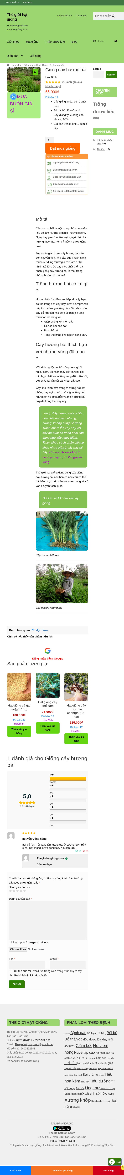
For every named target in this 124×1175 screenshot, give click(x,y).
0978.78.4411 (24, 1040)
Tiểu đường (100, 1081)
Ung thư (92, 1088)
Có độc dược (40, 630)
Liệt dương (90, 1058)
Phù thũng (93, 1069)
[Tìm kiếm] (113, 16)
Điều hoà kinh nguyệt (101, 1101)
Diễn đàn (12, 55)
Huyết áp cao (84, 1052)
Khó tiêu (72, 1058)
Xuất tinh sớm (92, 1093)
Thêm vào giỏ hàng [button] (19, 731)
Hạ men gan (102, 1052)
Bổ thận (71, 1039)
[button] (35, 72)
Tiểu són (85, 1082)
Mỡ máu (90, 1063)
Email (54, 958)
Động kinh (76, 1107)
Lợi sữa (110, 1058)
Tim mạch (100, 1075)
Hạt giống (32, 41)
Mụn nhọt (100, 1063)
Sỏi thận (89, 1074)
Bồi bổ (112, 1033)
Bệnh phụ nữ (94, 1033)
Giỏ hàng (35, 55)
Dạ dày (102, 1039)
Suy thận (68, 1075)
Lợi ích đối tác (13, 2)
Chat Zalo (15, 1170)
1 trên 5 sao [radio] (10, 891)
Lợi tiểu (70, 1063)
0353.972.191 (43, 1040)
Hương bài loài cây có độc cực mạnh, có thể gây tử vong (62, 457)
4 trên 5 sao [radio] (21, 891)
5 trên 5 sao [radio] (24, 891)
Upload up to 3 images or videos (29, 942)
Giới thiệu (13, 41)
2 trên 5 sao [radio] (13, 891)
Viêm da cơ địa (107, 1088)
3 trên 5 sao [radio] (17, 891)
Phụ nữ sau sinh (105, 1068)
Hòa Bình (19, 714)
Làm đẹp (101, 1057)
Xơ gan (108, 1093)
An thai (67, 1033)
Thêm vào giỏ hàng (62, 1170)
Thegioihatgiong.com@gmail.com (34, 1044)
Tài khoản (27, 2)
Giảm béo (84, 1045)
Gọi (118, 1162)
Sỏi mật (78, 1075)
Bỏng (103, 1033)
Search (97, 69)
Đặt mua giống (63, 148)
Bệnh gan (78, 1033)
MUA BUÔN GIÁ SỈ (21, 103)
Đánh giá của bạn (19, 887)
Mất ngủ (81, 1063)
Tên (12, 958)
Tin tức (101, 149)
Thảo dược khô (55, 41)
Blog (74, 41)
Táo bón (80, 1088)
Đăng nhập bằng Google (47, 658)
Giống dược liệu (31, 65)
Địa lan (96, 118)
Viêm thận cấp (73, 1093)
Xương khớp (77, 1100)
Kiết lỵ (80, 1057)
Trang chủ (15, 65)
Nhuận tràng (82, 1068)
